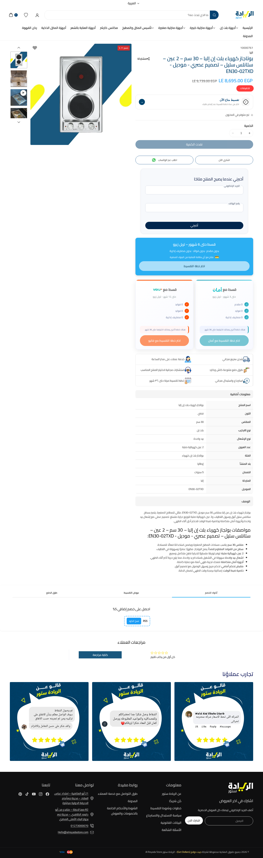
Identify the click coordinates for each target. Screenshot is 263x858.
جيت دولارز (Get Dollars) (189, 852)
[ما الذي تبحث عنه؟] (214, 15)
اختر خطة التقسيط (194, 266)
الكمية (248, 125)
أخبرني (194, 225)
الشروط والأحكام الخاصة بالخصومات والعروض (122, 810)
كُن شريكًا (175, 801)
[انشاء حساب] (37, 15)
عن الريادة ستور (171, 794)
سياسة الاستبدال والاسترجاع (163, 815)
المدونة (133, 801)
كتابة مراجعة (100, 655)
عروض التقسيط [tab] (131, 593)
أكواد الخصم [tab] (211, 593)
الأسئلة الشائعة (171, 830)
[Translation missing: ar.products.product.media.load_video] (18, 97)
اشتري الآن (224, 160)
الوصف (246, 501)
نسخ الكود (134, 621)
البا (251, 52)
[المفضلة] (26, 15)
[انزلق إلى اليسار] (19, 48)
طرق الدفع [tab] (51, 593)
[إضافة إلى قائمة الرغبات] (35, 48)
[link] (213, 721)
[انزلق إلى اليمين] (19, 122)
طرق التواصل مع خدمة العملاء (118, 794)
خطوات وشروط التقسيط (165, 808)
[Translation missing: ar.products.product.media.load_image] (18, 60)
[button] (142, 59)
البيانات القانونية (171, 823)
